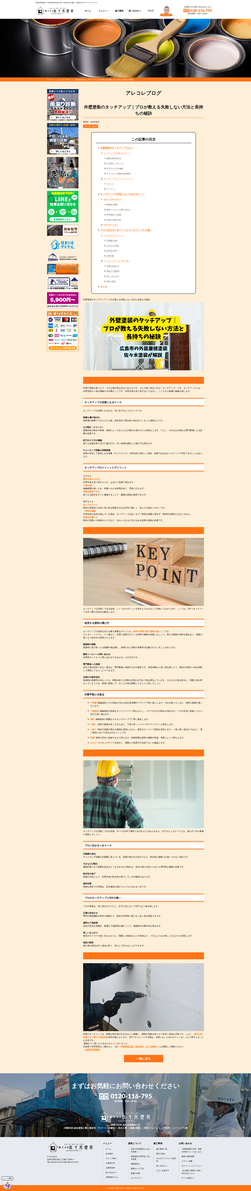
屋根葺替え (135, 1163)
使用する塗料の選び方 (112, 199)
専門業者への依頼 (114, 214)
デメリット (111, 188)
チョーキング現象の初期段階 (118, 173)
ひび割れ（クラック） (116, 163)
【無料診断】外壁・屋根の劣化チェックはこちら (191, 1150)
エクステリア (136, 1178)
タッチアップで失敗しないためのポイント (122, 194)
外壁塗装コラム (112, 1177)
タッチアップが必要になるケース (117, 153)
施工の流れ (160, 1153)
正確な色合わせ (113, 266)
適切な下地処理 (113, 271)
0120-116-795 (200, 11)
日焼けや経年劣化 (114, 219)
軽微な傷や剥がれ (114, 158)
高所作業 (110, 255)
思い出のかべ (135, 10)
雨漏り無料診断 (187, 1156)
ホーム (88, 10)
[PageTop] (242, 1188)
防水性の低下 (112, 250)
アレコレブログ (90, 126)
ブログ (150, 10)
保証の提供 (111, 281)
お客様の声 (110, 1163)
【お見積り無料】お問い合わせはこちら (191, 1171)
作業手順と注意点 (110, 224)
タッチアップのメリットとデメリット (119, 178)
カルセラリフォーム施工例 (166, 1159)
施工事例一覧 (161, 1149)
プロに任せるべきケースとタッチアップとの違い (126, 230)
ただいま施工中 (162, 1170)
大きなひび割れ (113, 245)
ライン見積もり (187, 1178)
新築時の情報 (112, 204)
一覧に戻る (143, 1058)
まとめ (103, 286)
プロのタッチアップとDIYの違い (116, 261)
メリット (110, 183)
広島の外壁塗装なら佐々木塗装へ (141, 1150)
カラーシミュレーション (191, 1165)
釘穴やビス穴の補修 (115, 168)
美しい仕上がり (113, 276)
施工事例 (119, 10)
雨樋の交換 (135, 1173)
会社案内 (109, 1153)
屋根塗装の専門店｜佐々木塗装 (141, 1157)
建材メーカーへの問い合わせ (118, 209)
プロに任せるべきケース (113, 235)
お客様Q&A (110, 1167)
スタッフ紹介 (111, 1158)
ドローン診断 (186, 1161)
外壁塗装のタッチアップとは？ (116, 147)
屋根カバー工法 (137, 1168)
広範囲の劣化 (112, 240)
